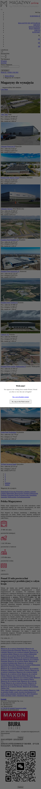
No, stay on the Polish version (20, 401)
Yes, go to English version (20, 397)
